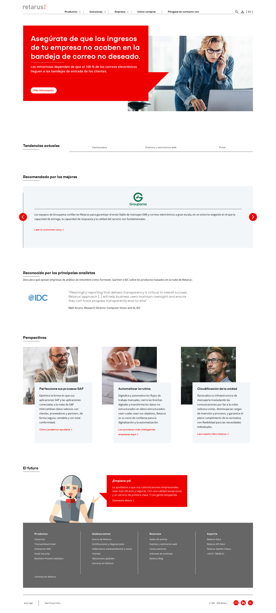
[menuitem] (237, 12)
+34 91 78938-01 (215, 553)
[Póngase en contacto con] (236, 602)
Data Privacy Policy (52, 603)
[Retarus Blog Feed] (250, 602)
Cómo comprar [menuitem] (146, 12)
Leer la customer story (48, 230)
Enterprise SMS (42, 548)
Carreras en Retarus (103, 563)
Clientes (96, 553)
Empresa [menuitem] (120, 12)
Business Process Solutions (48, 558)
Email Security (42, 553)
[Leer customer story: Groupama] (138, 201)
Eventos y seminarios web (161, 147)
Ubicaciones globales (103, 558)
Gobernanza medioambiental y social (112, 548)
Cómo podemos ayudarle (54, 429)
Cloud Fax (39, 539)
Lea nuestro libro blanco (212, 434)
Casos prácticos (158, 548)
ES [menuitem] (249, 12)
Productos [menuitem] (71, 12)
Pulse (222, 147)
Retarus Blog (156, 558)
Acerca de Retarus (101, 539)
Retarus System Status (219, 548)
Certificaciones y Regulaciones (108, 544)
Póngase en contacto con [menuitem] (183, 12)
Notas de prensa (158, 539)
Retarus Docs (214, 539)
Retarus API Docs (216, 544)
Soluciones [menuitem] (96, 12)
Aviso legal (28, 603)
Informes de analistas (161, 553)
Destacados (99, 147)
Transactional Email (45, 544)
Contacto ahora (122, 500)
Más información (44, 90)
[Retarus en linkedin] (243, 602)
